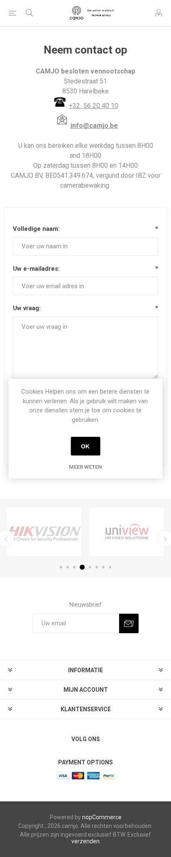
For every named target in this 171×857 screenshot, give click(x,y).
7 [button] (103, 567)
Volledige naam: (36, 229)
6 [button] (96, 567)
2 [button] (67, 567)
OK (85, 446)
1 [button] (61, 567)
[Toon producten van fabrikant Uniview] (127, 531)
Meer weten (85, 467)
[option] (44, 531)
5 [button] (90, 567)
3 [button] (74, 567)
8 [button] (110, 567)
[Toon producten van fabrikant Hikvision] (44, 531)
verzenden (85, 841)
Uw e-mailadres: (36, 268)
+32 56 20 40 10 (93, 106)
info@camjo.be (94, 126)
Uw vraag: (27, 308)
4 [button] (82, 567)
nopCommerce (102, 817)
